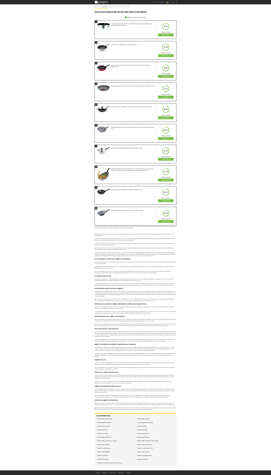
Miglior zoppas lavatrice (143, 451)
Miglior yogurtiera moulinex (104, 422)
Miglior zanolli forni (102, 429)
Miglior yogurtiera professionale (145, 422)
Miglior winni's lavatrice (103, 459)
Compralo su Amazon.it (166, 32)
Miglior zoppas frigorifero (104, 451)
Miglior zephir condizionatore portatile (107, 440)
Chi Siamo (98, 472)
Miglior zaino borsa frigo (104, 426)
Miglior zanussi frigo (103, 433)
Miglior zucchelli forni (103, 455)
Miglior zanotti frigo (142, 429)
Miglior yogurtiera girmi (143, 418)
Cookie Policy (121, 472)
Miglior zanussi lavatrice (143, 433)
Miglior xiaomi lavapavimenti (144, 455)
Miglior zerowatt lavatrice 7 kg (145, 448)
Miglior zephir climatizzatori (105, 437)
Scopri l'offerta (166, 35)
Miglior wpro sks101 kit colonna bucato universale (110, 462)
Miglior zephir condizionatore (105, 418)
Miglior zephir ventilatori (104, 444)
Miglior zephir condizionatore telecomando (147, 440)
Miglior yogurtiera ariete (143, 437)
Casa (167, 2)
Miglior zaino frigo (142, 426)
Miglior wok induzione (142, 459)
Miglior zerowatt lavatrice (104, 448)
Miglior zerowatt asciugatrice (144, 444)
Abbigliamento (160, 2)
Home (154, 2)
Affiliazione (104, 472)
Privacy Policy (112, 472)
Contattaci (128, 472)
